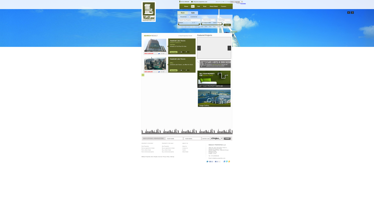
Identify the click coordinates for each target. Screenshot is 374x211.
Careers (223, 6)
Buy (192, 6)
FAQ (223, 1)
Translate (243, 3)
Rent (204, 6)
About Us (218, 1)
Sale (198, 6)
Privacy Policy (166, 156)
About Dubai (214, 6)
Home (186, 6)
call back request (216, 64)
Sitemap (172, 156)
